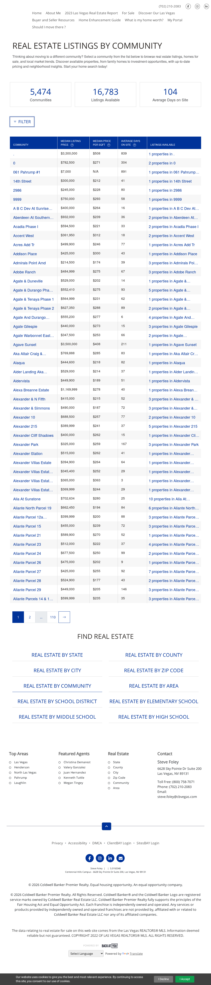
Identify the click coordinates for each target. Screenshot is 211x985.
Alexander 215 (25, 426)
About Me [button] (53, 13)
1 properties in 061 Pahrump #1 (172, 172)
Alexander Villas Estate (32, 462)
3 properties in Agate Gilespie (173, 326)
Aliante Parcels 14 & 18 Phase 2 (32, 598)
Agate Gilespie (25, 326)
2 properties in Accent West (171, 235)
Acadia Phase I (25, 226)
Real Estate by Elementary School (153, 701)
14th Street (22, 181)
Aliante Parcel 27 (27, 571)
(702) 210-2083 (170, 6)
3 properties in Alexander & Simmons (171, 408)
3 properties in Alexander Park (174, 444)
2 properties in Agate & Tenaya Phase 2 (168, 308)
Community (121, 783)
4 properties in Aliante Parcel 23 (172, 544)
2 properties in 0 (162, 162)
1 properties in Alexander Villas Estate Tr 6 (169, 489)
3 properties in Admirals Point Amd (173, 263)
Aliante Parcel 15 (27, 526)
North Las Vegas (25, 772)
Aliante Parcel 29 (27, 589)
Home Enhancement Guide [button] (100, 20)
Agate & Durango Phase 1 (33, 290)
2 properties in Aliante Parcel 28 (172, 580)
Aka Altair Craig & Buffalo (27, 353)
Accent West (23, 235)
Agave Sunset (24, 344)
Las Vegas (21, 762)
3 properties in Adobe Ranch (172, 271)
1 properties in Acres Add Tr (172, 244)
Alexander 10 (24, 417)
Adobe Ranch (24, 271)
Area (116, 788)
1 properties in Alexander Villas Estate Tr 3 (169, 480)
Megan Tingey (73, 783)
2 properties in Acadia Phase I (173, 226)
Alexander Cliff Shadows (33, 435)
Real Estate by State (57, 654)
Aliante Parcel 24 (27, 553)
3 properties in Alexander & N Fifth (173, 399)
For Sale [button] (128, 13)
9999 (17, 199)
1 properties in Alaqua (167, 362)
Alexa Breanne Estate (31, 389)
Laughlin (20, 783)
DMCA (97, 843)
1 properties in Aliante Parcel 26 (172, 562)
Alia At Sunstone (27, 498)
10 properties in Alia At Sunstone (167, 499)
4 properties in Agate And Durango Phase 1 (170, 317)
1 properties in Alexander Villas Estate (169, 462)
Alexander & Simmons (31, 408)
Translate (136, 953)
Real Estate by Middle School (57, 716)
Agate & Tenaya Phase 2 (33, 308)
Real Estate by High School (153, 716)
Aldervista (21, 380)
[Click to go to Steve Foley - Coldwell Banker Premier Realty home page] (15, 15)
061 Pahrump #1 (26, 172)
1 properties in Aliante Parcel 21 (172, 535)
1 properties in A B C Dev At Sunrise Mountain (172, 208)
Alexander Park (25, 444)
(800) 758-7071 (183, 781)
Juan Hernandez (75, 772)
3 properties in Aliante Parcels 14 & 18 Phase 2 (173, 598)
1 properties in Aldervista (169, 380)
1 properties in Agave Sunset (173, 344)
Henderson (21, 767)
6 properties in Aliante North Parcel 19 (172, 508)
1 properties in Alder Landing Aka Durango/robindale (172, 371)
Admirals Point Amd (29, 262)
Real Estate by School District (57, 701)
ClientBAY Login (119, 843)
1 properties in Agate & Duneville (168, 281)
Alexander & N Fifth (29, 399)
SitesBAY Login (148, 843)
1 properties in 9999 (165, 199)
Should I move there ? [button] (49, 27)
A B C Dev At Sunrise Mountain (31, 208)
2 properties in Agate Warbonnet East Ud (166, 335)
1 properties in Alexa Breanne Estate (173, 390)
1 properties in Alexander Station (169, 453)
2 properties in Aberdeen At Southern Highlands (171, 217)
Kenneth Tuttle (74, 777)
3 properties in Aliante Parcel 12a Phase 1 (172, 517)
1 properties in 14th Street (170, 181)
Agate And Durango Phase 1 (29, 317)
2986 (17, 190)
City (115, 772)
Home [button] (37, 13)
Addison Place (25, 253)
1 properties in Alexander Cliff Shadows (173, 435)
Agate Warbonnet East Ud (31, 335)
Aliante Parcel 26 (27, 562)
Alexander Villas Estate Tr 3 (32, 480)
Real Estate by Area (153, 685)
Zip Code (119, 777)
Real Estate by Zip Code (153, 670)
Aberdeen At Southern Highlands (31, 217)
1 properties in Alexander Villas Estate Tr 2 (169, 471)
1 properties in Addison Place (173, 253)
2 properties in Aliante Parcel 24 (172, 553)
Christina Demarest (77, 762)
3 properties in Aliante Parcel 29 (172, 589)
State (116, 762)
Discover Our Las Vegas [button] (156, 13)
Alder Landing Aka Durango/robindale (28, 371)
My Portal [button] (175, 20)
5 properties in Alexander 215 (173, 426)
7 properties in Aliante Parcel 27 (172, 571)
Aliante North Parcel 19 (32, 507)
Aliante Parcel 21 (27, 535)
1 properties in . (162, 153)
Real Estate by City (57, 670)
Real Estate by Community (57, 685)
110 (53, 617)
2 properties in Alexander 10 (172, 417)
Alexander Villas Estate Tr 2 (32, 471)
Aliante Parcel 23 (27, 544)
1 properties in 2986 (165, 190)
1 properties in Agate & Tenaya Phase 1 (168, 299)
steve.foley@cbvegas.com (177, 796)
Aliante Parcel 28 (27, 580)
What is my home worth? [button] (144, 20)
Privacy (57, 843)
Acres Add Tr (23, 244)
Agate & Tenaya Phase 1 (33, 299)
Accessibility (77, 843)
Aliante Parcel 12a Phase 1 (28, 517)
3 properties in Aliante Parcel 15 (172, 526)
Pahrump (20, 777)
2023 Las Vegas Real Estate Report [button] (91, 13)
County (118, 767)
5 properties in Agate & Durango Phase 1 (168, 290)
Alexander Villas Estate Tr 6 (32, 489)
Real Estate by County (153, 654)
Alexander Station (27, 453)
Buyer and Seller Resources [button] (53, 20)
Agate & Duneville (28, 280)
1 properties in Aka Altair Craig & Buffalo (174, 353)
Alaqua (19, 362)
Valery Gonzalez (75, 767)
